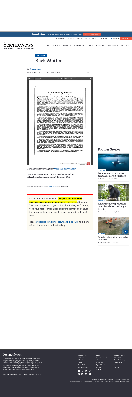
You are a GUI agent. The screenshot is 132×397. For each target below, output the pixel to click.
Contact (98, 370)
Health (67, 46)
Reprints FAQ (63, 177)
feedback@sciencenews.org (42, 177)
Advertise (98, 367)
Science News (35, 69)
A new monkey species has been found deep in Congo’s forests (112, 206)
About (79, 38)
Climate (101, 234)
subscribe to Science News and (57, 221)
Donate (126, 38)
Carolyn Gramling (105, 242)
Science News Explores (12, 374)
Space (124, 46)
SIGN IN (116, 38)
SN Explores (90, 38)
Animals (101, 170)
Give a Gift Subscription (85, 365)
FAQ (97, 360)
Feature (41, 56)
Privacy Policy (125, 381)
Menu (70, 38)
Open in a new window (65, 169)
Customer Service (83, 367)
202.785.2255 (104, 381)
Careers (116, 367)
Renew (80, 362)
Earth (99, 46)
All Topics (53, 46)
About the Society (119, 360)
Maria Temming (104, 178)
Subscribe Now (91, 34)
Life (89, 46)
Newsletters (99, 362)
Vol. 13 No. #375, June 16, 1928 (49, 72)
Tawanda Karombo (105, 212)
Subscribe (81, 360)
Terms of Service (114, 381)
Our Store (103, 38)
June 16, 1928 (52, 186)
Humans (78, 46)
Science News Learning (32, 374)
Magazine (60, 38)
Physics (111, 46)
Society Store (118, 362)
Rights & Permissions (102, 365)
